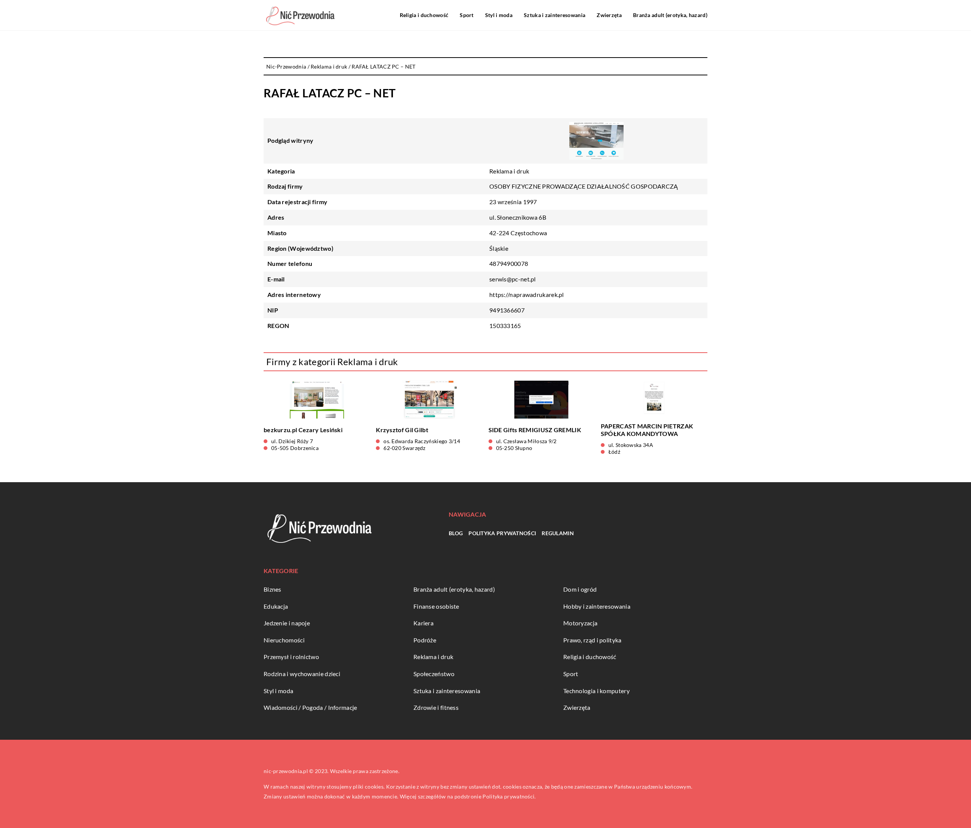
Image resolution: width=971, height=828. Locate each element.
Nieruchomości (284, 640)
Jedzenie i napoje (287, 622)
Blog (456, 533)
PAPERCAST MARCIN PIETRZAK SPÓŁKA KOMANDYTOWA (647, 429)
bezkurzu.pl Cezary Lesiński (303, 429)
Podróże (424, 640)
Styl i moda (498, 15)
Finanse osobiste (436, 606)
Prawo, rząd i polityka (592, 640)
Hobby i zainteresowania (596, 606)
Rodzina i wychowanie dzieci (302, 673)
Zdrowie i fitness (436, 707)
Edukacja (276, 606)
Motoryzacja (580, 622)
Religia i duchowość (424, 15)
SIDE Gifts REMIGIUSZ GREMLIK (535, 429)
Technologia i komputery (596, 690)
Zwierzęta (609, 15)
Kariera (423, 622)
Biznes (272, 589)
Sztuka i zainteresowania (554, 15)
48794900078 (508, 263)
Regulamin (558, 533)
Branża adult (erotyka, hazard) (670, 15)
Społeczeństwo (433, 673)
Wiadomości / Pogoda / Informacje (310, 707)
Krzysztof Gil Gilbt (402, 429)
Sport (467, 15)
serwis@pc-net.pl (512, 279)
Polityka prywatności (502, 533)
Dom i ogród (580, 589)
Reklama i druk (509, 171)
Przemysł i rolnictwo (291, 656)
